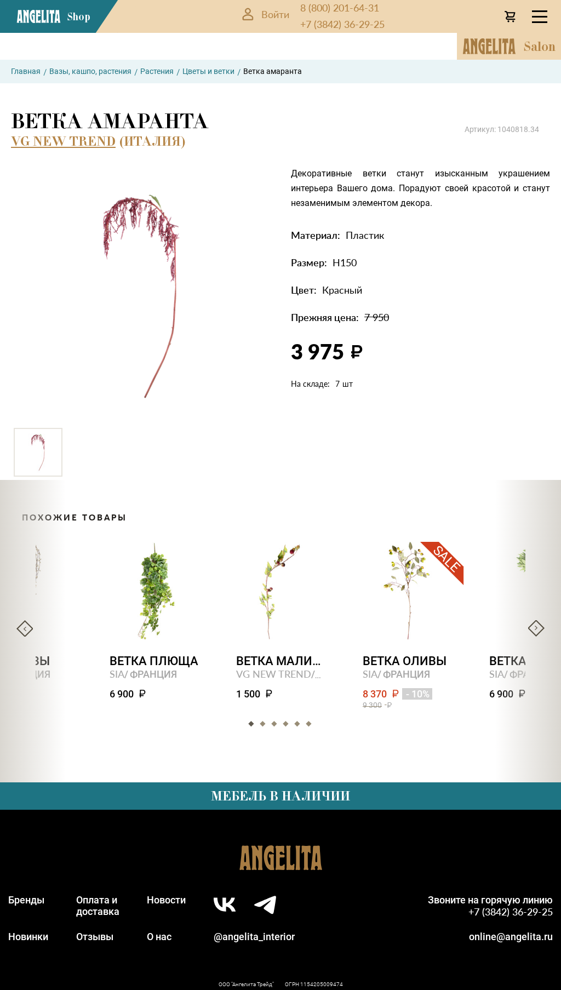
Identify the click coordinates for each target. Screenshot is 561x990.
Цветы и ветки (208, 71)
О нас (159, 936)
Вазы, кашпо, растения (90, 71)
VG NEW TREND (63, 141)
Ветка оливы (404, 661)
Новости (166, 900)
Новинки (28, 936)
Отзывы (94, 936)
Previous (24, 628)
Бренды (26, 900)
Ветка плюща (154, 661)
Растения (157, 71)
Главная (26, 71)
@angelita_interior (254, 936)
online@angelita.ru (511, 936)
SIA (117, 673)
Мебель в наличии (280, 795)
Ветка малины (280, 661)
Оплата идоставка (97, 905)
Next (536, 628)
